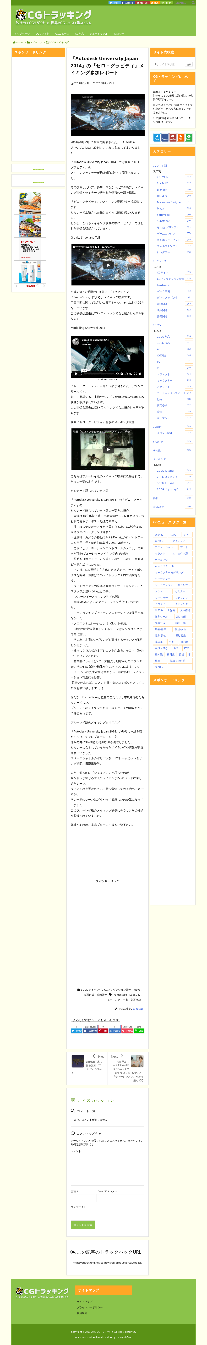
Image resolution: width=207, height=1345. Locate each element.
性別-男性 (160, 635)
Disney (159, 534)
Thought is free (123, 1337)
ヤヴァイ (160, 604)
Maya (137, 989)
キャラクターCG (164, 566)
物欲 (172, 498)
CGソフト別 (160, 165)
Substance (174, 221)
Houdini (174, 196)
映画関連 (102, 994)
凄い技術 (181, 616)
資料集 (171, 654)
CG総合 (172, 426)
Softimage (174, 215)
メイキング (36, 42)
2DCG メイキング (174, 477)
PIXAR (173, 534)
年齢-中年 (180, 623)
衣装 (186, 648)
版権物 (185, 642)
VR (174, 368)
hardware (173, 285)
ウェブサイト (78, 1207)
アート (184, 547)
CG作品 (157, 325)
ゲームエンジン (174, 233)
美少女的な (161, 648)
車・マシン (174, 418)
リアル (159, 610)
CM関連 (174, 355)
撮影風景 (180, 635)
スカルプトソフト (174, 246)
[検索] (193, 3)
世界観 (171, 610)
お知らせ (172, 441)
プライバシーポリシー (90, 1307)
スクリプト (174, 386)
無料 (171, 642)
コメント (76, 1151)
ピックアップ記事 (173, 297)
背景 (174, 412)
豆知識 (159, 654)
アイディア (178, 541)
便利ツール (161, 616)
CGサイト (174, 272)
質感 (181, 654)
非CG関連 (172, 506)
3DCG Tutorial (174, 483)
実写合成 (89, 994)
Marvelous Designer (173, 202)
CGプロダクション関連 (117, 989)
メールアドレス (107, 1191)
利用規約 (82, 1313)
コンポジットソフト (174, 240)
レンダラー (174, 252)
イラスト (160, 553)
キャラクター (174, 380)
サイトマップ (84, 1301)
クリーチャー (162, 578)
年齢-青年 (160, 629)
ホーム (19, 42)
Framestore (120, 994)
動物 (174, 399)
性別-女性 (180, 629)
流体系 (159, 642)
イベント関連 (174, 433)
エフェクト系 (180, 553)
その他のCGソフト (174, 227)
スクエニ (160, 591)
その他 (172, 450)
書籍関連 (174, 316)
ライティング (180, 604)
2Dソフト (174, 177)
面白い (159, 667)
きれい (159, 541)
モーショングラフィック (174, 393)
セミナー (180, 591)
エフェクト (174, 374)
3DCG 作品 (174, 343)
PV (173, 361)
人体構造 (185, 610)
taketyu (138, 1009)
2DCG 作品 (174, 336)
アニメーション (164, 547)
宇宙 (125, 999)
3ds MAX (174, 183)
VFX (186, 534)
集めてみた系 (177, 660)
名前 (74, 1191)
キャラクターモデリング (169, 572)
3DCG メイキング (59, 42)
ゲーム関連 (174, 291)
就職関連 (174, 304)
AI (174, 349)
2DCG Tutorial (174, 470)
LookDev (134, 994)
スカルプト (184, 585)
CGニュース (160, 261)
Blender (174, 189)
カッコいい (161, 560)
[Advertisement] (98, 907)
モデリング (113, 999)
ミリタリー (161, 597)
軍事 (157, 660)
